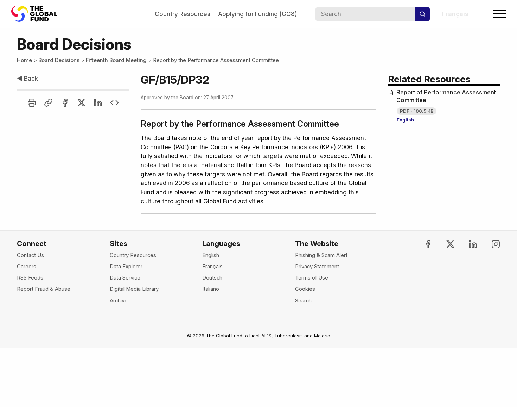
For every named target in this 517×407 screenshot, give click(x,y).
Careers (26, 266)
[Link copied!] (48, 102)
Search (303, 301)
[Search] (422, 14)
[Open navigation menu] (499, 14)
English (405, 120)
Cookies (305, 289)
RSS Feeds (30, 278)
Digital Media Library (134, 289)
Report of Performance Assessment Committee (446, 96)
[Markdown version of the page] (114, 102)
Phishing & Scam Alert (321, 255)
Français (212, 266)
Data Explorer (126, 266)
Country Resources (182, 14)
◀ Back (27, 78)
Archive (119, 301)
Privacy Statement (317, 266)
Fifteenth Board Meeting (116, 60)
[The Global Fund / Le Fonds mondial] (37, 14)
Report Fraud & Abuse (43, 289)
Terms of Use (311, 278)
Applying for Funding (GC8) (257, 14)
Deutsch (212, 278)
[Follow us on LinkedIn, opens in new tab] (467, 244)
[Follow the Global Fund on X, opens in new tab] (444, 244)
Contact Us (30, 255)
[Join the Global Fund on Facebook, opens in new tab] (421, 244)
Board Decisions (58, 60)
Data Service (125, 278)
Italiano (210, 289)
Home (24, 60)
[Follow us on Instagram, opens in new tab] (489, 244)
